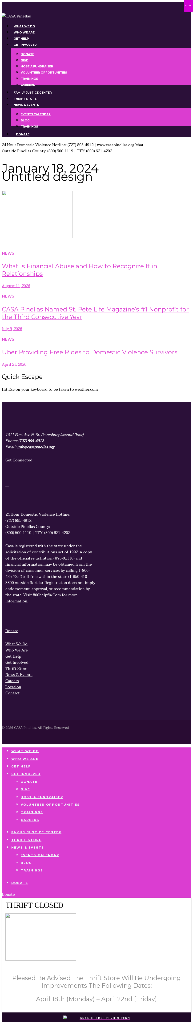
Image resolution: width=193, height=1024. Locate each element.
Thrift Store (26, 840)
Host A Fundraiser (42, 797)
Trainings (32, 812)
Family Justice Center (36, 832)
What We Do (25, 751)
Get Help (21, 766)
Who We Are (24, 759)
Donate (29, 782)
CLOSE (188, 5)
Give (25, 789)
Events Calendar (40, 855)
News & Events (27, 847)
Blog (26, 863)
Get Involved (25, 774)
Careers (30, 820)
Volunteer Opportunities (50, 804)
